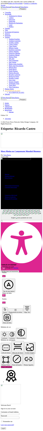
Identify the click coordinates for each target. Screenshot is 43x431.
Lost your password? (7, 425)
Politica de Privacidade (15, 3)
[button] (3, 5)
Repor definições (6, 367)
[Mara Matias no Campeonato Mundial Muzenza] (22, 147)
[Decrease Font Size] (4, 276)
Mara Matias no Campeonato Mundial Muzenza (21, 151)
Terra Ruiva (7, 155)
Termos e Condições (30, 3)
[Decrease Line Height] (4, 303)
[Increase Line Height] (4, 295)
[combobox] (21, 214)
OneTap (15, 268)
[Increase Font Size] (4, 269)
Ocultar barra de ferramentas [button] (10, 271)
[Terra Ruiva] (14, 7)
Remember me (7, 421)
